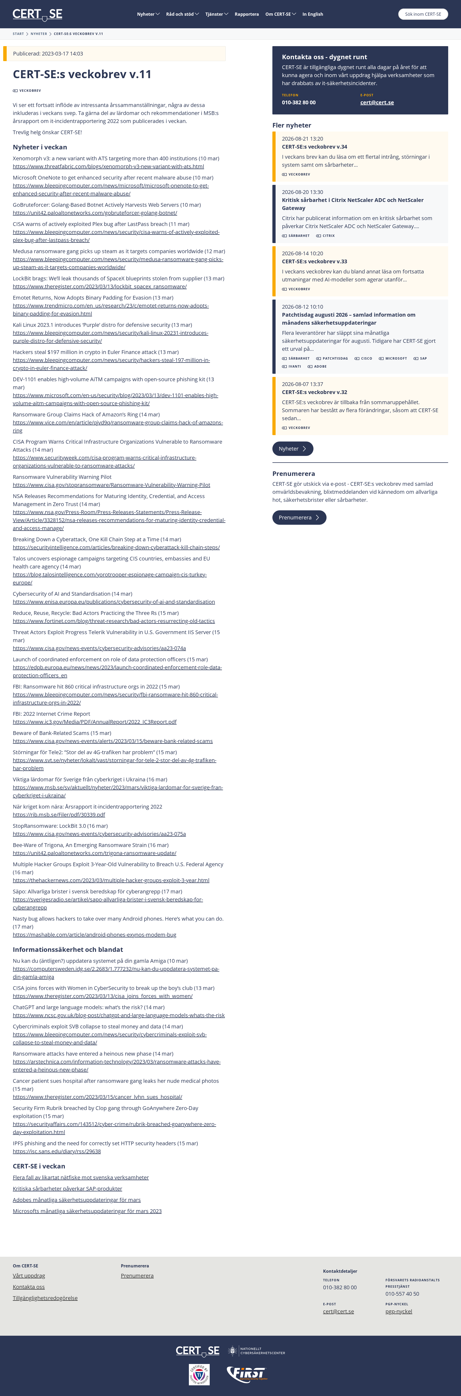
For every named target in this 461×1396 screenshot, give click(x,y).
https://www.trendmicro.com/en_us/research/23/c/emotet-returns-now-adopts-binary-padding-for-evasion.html (111, 309)
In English (313, 14)
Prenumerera (295, 517)
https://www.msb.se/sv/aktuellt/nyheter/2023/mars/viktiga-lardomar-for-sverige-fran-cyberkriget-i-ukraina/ (118, 791)
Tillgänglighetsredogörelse (45, 1298)
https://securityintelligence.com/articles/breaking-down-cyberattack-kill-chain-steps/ (116, 547)
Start (18, 33)
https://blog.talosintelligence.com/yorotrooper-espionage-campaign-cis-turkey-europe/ (110, 578)
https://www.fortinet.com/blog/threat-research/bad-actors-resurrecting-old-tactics (114, 621)
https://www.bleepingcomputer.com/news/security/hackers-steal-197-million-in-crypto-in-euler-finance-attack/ (111, 364)
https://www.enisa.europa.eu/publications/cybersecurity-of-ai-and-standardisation (114, 601)
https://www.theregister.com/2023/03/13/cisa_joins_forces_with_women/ (103, 996)
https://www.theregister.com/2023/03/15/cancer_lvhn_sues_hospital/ (97, 1096)
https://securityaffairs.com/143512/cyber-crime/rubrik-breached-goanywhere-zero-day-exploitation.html (114, 1128)
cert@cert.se (377, 102)
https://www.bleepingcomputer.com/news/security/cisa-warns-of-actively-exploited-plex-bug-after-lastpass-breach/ (116, 236)
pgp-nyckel (399, 1311)
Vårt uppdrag (29, 1275)
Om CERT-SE (278, 14)
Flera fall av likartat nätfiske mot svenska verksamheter (81, 1177)
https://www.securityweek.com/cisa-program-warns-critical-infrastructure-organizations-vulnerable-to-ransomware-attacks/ (104, 461)
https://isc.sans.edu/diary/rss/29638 (57, 1151)
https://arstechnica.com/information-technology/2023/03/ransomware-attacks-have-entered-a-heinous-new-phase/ (117, 1065)
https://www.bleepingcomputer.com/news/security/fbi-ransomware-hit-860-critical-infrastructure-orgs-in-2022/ (115, 698)
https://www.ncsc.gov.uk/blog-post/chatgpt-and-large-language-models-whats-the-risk (119, 1015)
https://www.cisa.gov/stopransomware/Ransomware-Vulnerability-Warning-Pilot (111, 484)
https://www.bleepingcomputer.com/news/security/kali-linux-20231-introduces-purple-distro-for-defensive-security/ (110, 336)
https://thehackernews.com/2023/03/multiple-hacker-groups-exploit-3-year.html (111, 880)
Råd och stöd (180, 14)
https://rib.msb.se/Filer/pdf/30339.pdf (59, 814)
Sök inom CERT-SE (423, 14)
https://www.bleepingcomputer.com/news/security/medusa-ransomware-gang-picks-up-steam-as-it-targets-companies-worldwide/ (118, 263)
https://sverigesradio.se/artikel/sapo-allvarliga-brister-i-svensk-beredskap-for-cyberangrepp (108, 903)
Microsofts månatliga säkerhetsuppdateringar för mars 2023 (87, 1211)
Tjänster (214, 14)
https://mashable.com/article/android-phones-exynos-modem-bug (94, 934)
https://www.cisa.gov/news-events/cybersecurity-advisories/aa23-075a (99, 833)
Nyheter (146, 14)
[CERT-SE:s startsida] (37, 15)
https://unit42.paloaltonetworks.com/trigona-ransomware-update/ (94, 853)
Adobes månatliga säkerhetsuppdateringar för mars (77, 1199)
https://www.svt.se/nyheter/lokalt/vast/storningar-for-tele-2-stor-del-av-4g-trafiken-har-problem (114, 764)
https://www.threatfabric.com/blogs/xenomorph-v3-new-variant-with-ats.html (108, 166)
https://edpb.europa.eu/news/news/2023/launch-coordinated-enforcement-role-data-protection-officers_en (117, 671)
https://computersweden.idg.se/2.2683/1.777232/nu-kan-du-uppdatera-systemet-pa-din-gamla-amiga (116, 972)
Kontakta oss (29, 1286)
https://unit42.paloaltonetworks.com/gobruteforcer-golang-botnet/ (95, 212)
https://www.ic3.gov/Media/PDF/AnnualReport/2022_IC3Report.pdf (95, 721)
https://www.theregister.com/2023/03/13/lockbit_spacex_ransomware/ (100, 286)
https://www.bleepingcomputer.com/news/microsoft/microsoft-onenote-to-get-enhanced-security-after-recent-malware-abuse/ (111, 189)
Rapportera (247, 14)
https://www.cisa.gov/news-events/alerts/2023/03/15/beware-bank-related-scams (113, 741)
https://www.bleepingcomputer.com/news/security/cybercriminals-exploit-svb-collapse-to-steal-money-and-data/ (110, 1038)
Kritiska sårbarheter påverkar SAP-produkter (67, 1188)
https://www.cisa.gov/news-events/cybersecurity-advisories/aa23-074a (99, 648)
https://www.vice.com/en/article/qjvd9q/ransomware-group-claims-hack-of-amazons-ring (118, 426)
